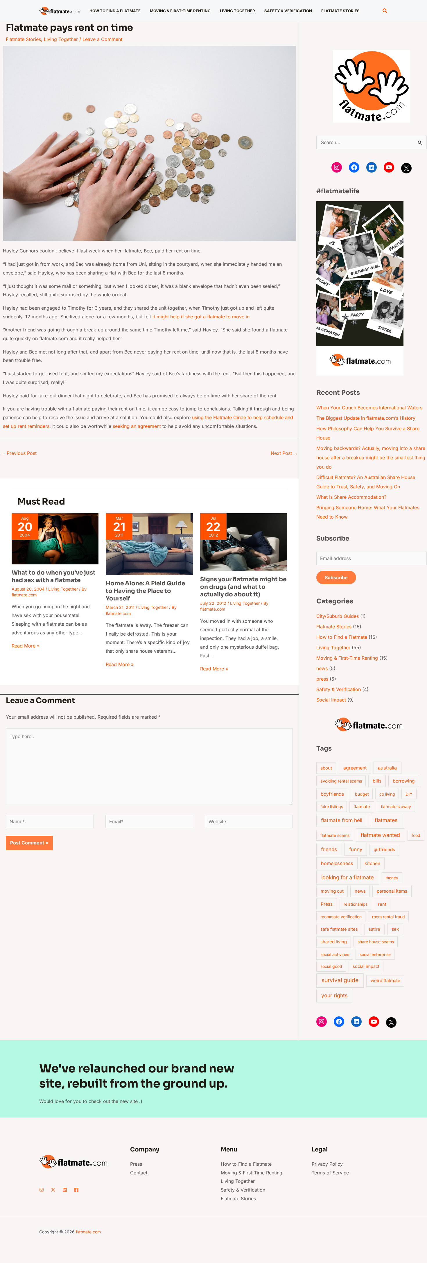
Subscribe (336, 577)
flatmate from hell (341, 820)
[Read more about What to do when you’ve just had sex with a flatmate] (55, 538)
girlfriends (384, 849)
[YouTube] (389, 167)
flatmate (362, 806)
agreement (355, 768)
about (326, 768)
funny (355, 849)
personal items (392, 891)
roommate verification (341, 916)
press (322, 679)
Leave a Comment (102, 39)
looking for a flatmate (347, 877)
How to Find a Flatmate (341, 637)
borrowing (404, 781)
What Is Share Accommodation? (351, 497)
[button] (385, 11)
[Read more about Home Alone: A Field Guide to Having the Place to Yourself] (149, 544)
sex (395, 929)
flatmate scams (334, 835)
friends (329, 849)
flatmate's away (396, 806)
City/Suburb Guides (337, 616)
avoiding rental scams (341, 780)
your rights (334, 995)
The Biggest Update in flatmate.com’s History (365, 418)
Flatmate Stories (23, 39)
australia (387, 768)
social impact (366, 966)
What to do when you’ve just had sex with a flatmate (54, 576)
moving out (332, 891)
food (416, 835)
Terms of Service (330, 1173)
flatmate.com (88, 1231)
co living (387, 794)
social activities (334, 954)
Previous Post (19, 453)
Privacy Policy (327, 1164)
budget (362, 794)
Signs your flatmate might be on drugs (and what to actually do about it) (243, 587)
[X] (406, 168)
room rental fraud (388, 916)
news (322, 668)
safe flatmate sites (339, 929)
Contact (138, 1173)
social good (331, 966)
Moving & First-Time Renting (347, 658)
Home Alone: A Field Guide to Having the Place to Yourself (145, 591)
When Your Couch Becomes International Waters (369, 407)
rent (382, 904)
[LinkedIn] (371, 167)
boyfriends (332, 794)
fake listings (331, 806)
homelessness (337, 863)
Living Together (61, 39)
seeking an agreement (137, 426)
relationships (355, 904)
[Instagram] (336, 167)
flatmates (386, 820)
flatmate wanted (380, 835)
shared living (333, 941)
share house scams (376, 941)
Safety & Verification (338, 689)
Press (327, 904)
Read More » (26, 646)
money (391, 877)
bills (377, 781)
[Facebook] (354, 167)
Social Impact (331, 700)
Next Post (284, 453)
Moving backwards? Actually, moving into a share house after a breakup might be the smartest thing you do (370, 457)
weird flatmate (385, 980)
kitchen (372, 863)
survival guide (340, 980)
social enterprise (375, 954)
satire (374, 929)
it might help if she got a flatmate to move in (201, 317)
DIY (409, 794)
